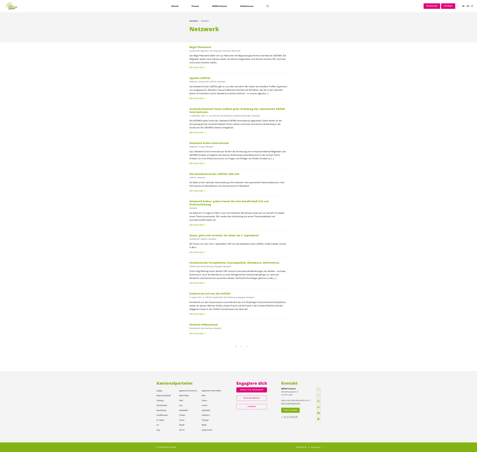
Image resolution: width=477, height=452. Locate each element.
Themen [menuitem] (195, 6)
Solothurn (206, 415)
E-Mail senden (290, 410)
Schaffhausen (162, 415)
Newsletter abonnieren (251, 390)
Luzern (204, 405)
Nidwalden (183, 410)
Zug (158, 430)
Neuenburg (161, 410)
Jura (180, 405)
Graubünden (162, 405)
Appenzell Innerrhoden (211, 390)
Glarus (204, 400)
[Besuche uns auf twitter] (318, 395)
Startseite (193, 21)
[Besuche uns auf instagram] (318, 401)
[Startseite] (11, 6)
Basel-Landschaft (164, 395)
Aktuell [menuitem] (174, 6)
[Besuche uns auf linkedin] (318, 407)
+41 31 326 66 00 (290, 417)
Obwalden (206, 410)
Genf (181, 400)
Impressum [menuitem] (315, 447)
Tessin (181, 420)
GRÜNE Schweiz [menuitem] (219, 6)
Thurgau (205, 420)
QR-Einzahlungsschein (290, 403)
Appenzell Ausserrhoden (189, 390)
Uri (158, 425)
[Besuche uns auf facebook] (318, 389)
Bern (204, 395)
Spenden (448, 6)
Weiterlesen (196, 68)
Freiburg (160, 400)
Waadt (181, 425)
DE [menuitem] (463, 6)
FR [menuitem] (468, 6)
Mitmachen (431, 6)
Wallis (204, 425)
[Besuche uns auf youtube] (318, 413)
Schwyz (182, 415)
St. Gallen (160, 420)
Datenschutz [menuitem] (301, 447)
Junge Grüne (207, 430)
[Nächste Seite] (248, 347)
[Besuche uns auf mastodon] (318, 419)
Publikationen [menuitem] (247, 6)
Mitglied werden (252, 398)
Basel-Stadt (184, 395)
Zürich (181, 430)
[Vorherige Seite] (229, 347)
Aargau (159, 390)
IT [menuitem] (472, 6)
